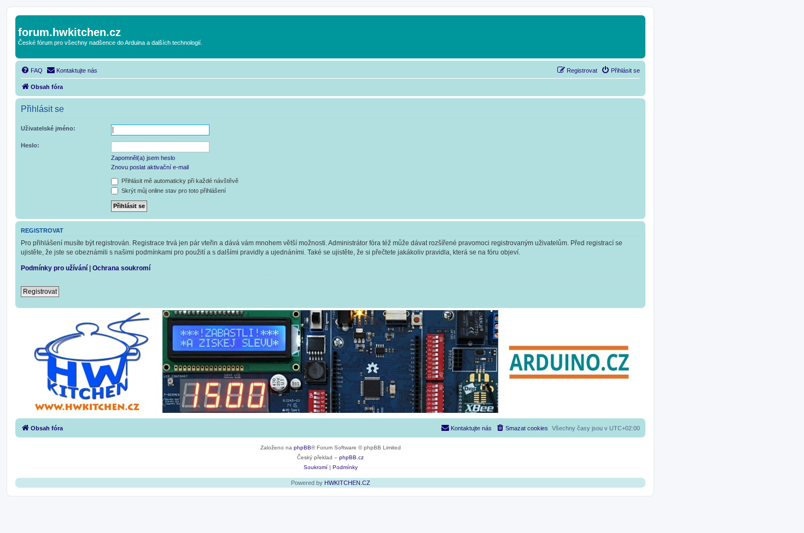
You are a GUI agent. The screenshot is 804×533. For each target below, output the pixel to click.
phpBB (302, 448)
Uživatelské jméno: (48, 128)
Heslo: (30, 145)
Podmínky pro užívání (54, 268)
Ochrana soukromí (121, 268)
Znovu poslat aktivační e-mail (150, 167)
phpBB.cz (351, 457)
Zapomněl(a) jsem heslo (143, 158)
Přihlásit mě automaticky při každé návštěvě (179, 180)
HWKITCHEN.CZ (347, 482)
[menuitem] (32, 70)
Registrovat (40, 291)
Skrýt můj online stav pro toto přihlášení (173, 190)
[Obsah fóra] (24, 20)
